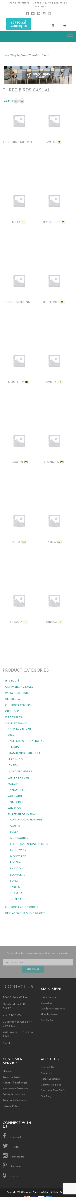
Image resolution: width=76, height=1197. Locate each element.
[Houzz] (49, 14)
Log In (49, 26)
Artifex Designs (19, 729)
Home (6, 55)
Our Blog (46, 1096)
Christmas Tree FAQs (53, 1090)
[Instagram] (44, 14)
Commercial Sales (19, 687)
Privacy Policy (11, 1106)
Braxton (16, 868)
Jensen (13, 765)
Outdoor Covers (18, 705)
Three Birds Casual (22, 814)
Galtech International (26, 741)
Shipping (7, 1071)
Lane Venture (18, 777)
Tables (15, 887)
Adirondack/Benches (26, 819)
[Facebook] (27, 14)
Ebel (11, 735)
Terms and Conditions (15, 1100)
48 (11, 101)
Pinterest (15, 1166)
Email (6, 1043)
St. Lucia (16, 893)
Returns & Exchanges (15, 1082)
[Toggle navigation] (70, 36)
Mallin (13, 784)
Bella (14, 832)
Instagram (17, 1156)
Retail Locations (50, 1079)
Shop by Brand (19, 55)
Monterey (18, 856)
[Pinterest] (38, 14)
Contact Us (47, 1067)
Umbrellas (13, 699)
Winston (14, 808)
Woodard (15, 796)
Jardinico (15, 759)
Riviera (15, 862)
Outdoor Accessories (21, 907)
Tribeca (15, 899)
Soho (14, 881)
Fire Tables (13, 717)
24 (7, 101)
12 (4, 101)
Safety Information (14, 1094)
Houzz (14, 1176)
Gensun (13, 747)
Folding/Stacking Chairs (29, 844)
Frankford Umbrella (24, 753)
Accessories (19, 838)
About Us (46, 1073)
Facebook (16, 1137)
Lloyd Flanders (20, 771)
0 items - (60, 24)
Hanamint (15, 790)
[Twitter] (32, 14)
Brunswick (18, 850)
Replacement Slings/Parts (25, 913)
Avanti (15, 826)
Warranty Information (15, 1088)
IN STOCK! (12, 680)
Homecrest (16, 802)
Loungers (17, 874)
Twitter (16, 1147)
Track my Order (12, 1077)
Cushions (12, 711)
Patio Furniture (17, 693)
